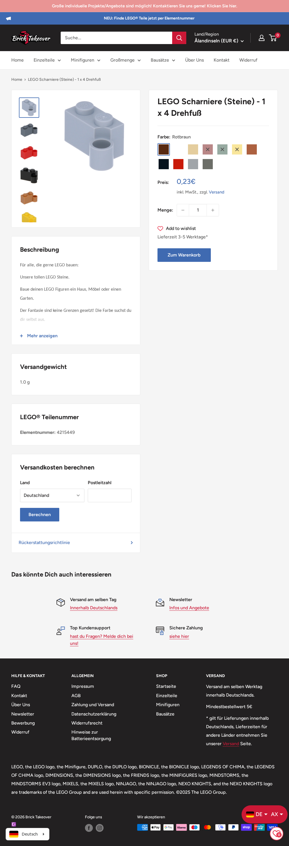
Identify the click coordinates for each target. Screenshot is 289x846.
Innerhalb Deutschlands (93, 607)
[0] (273, 37)
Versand (216, 192)
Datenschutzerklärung (93, 714)
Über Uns (194, 60)
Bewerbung (23, 723)
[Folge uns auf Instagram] (100, 828)
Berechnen (40, 514)
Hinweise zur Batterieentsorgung (91, 735)
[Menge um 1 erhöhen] (213, 210)
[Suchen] (179, 38)
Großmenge (122, 60)
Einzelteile (44, 60)
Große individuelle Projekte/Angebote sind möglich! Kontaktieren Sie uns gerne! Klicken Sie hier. (144, 5)
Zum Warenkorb (184, 255)
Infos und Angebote (189, 607)
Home (17, 60)
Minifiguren (82, 60)
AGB (76, 695)
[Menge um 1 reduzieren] (183, 210)
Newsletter (22, 714)
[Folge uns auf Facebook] (89, 828)
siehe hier (179, 636)
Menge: (165, 210)
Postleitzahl (99, 482)
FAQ (16, 686)
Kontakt (221, 60)
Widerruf (248, 60)
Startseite (166, 686)
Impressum (82, 686)
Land (25, 482)
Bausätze (160, 60)
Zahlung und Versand (92, 704)
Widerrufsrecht (86, 723)
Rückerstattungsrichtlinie (44, 542)
